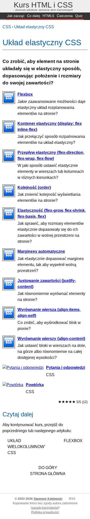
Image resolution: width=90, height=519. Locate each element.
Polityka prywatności (45, 512)
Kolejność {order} (34, 187)
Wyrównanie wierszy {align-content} (51, 338)
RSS (72, 499)
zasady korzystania (45, 508)
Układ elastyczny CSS (34, 27)
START (3, 16)
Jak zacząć (15, 16)
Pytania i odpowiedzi (65, 367)
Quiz (78, 16)
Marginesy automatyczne (41, 251)
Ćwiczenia (65, 16)
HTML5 (48, 16)
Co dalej (33, 16)
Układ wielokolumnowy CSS (26, 447)
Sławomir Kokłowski (48, 499)
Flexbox (25, 94)
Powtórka (35, 385)
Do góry (47, 468)
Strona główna (48, 474)
